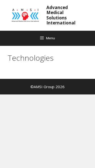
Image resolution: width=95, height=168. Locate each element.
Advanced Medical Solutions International (60, 15)
